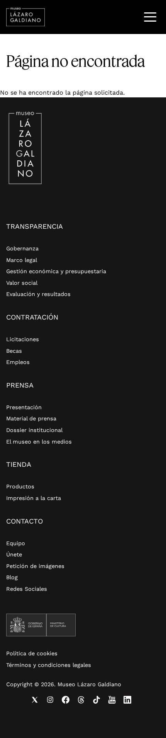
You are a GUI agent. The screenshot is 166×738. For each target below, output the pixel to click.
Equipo (15, 543)
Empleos (18, 362)
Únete (14, 554)
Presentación (24, 407)
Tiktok (96, 699)
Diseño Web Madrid (70, 714)
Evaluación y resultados (38, 294)
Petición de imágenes (35, 566)
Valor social (21, 283)
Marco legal (21, 260)
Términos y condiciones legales (48, 665)
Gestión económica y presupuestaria (56, 271)
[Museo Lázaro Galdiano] (25, 17)
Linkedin (127, 699)
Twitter (35, 699)
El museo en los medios (39, 442)
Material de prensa (31, 418)
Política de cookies (32, 653)
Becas (14, 351)
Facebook (65, 699)
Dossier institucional (34, 430)
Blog (12, 577)
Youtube (112, 699)
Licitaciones (22, 339)
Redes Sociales (26, 589)
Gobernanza (22, 248)
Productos (20, 486)
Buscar (130, 16)
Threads (81, 699)
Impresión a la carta (33, 498)
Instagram (50, 699)
